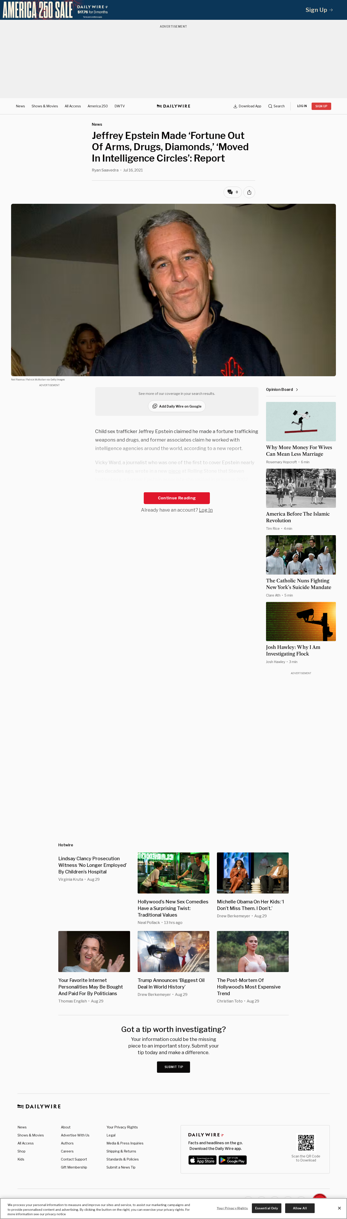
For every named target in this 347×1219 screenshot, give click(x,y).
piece (174, 471)
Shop (21, 1151)
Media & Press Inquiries (125, 1143)
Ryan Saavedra (105, 170)
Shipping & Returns (121, 1151)
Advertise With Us (75, 1135)
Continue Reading (177, 498)
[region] (173, 1208)
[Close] (339, 1208)
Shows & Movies (45, 106)
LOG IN (302, 106)
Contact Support (74, 1159)
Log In (206, 510)
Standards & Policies (122, 1159)
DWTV (119, 106)
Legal (110, 1135)
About (66, 1127)
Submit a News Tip (120, 1167)
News (20, 106)
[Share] (249, 192)
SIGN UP (321, 106)
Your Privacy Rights (122, 1127)
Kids (20, 1159)
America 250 (98, 106)
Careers (67, 1151)
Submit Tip (174, 1067)
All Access (73, 106)
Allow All (300, 1208)
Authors (67, 1143)
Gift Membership (74, 1167)
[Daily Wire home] (173, 106)
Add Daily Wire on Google (180, 406)
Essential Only (266, 1208)
